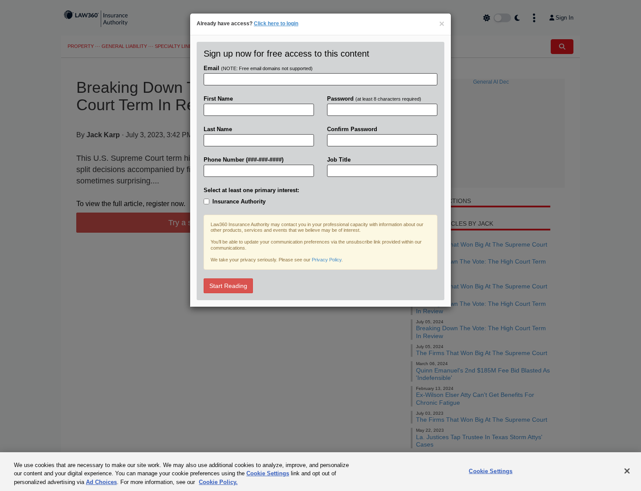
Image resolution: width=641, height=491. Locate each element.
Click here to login (276, 23)
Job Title (339, 159)
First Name (218, 98)
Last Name (218, 129)
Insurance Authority (239, 201)
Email (258, 68)
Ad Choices (101, 482)
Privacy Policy (326, 259)
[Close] (627, 471)
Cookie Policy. (218, 482)
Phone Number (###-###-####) (243, 159)
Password (374, 98)
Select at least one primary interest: (251, 190)
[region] (320, 471)
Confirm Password (352, 129)
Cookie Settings (267, 474)
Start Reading (228, 285)
